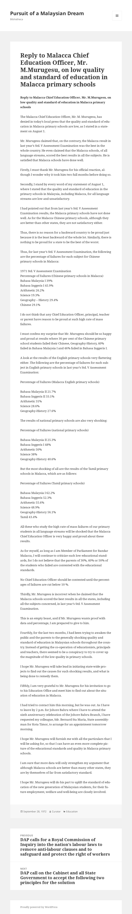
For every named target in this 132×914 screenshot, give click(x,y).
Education (72, 811)
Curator (56, 811)
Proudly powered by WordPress (38, 907)
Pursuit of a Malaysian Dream (47, 13)
